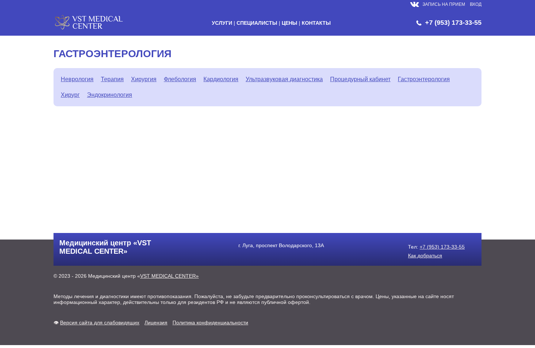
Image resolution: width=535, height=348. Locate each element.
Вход (476, 4)
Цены (289, 23)
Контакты (316, 23)
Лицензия (155, 322)
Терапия (112, 79)
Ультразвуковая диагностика (284, 79)
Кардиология (220, 79)
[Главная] (90, 29)
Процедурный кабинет (360, 79)
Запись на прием (444, 4)
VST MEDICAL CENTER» (169, 276)
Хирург (70, 95)
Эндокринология (109, 95)
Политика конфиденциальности (210, 322)
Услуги (222, 23)
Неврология (77, 79)
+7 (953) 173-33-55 (453, 22)
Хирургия (143, 79)
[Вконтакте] (414, 7)
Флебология (180, 79)
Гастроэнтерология (424, 79)
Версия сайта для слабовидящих (99, 322)
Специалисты (257, 23)
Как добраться (425, 255)
